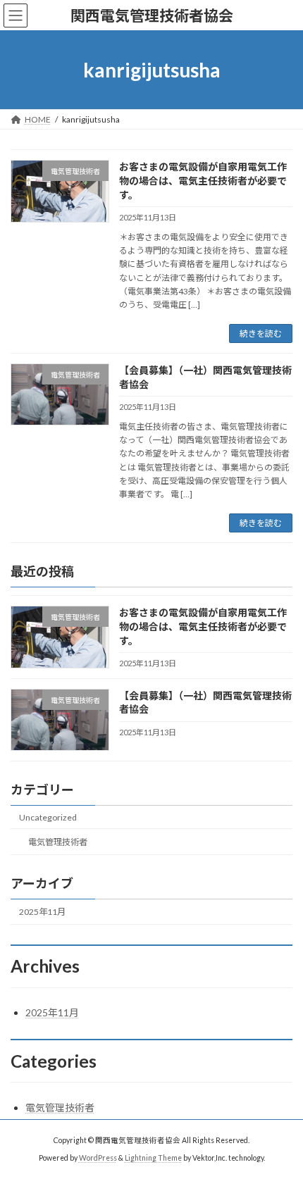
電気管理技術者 (57, 842)
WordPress (98, 1157)
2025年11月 (42, 911)
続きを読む (261, 333)
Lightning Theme (153, 1157)
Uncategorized (48, 817)
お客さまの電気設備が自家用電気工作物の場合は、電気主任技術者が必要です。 (203, 180)
